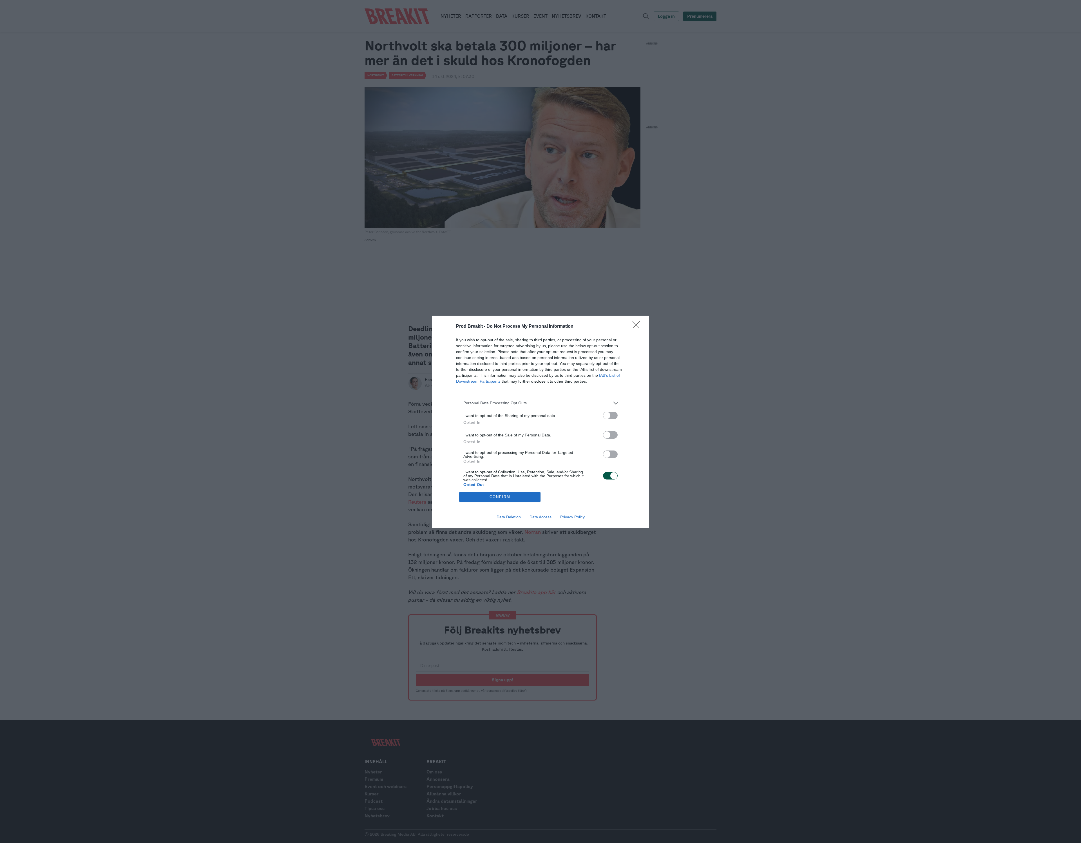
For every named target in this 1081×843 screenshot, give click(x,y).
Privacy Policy (572, 517)
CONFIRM (500, 497)
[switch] (610, 415)
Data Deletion (509, 517)
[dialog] (540, 422)
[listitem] (540, 403)
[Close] (638, 326)
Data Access (540, 517)
